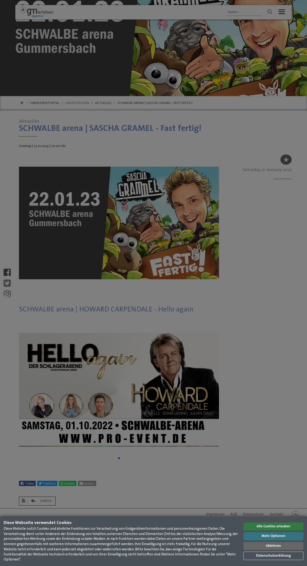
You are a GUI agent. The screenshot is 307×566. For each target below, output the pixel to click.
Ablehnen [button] (273, 546)
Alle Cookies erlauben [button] (273, 526)
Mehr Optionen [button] (273, 536)
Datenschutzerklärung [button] (273, 556)
